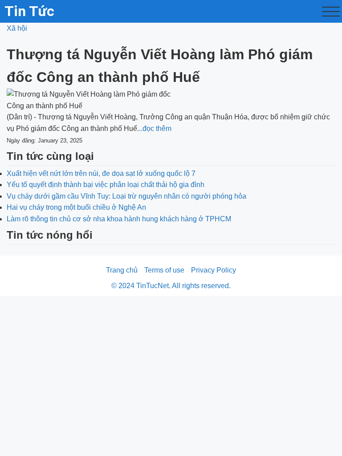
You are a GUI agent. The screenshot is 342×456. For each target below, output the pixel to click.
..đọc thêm (155, 128)
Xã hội (17, 28)
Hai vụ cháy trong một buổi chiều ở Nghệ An (76, 207)
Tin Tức (29, 11)
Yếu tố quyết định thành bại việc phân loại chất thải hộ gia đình (105, 184)
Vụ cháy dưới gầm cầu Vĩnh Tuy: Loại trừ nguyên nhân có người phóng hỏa (126, 196)
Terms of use (164, 270)
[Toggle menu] (331, 11)
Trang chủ (122, 270)
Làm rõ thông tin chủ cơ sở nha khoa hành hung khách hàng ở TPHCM (119, 219)
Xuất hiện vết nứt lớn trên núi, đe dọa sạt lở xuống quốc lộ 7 (101, 173)
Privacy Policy (213, 270)
